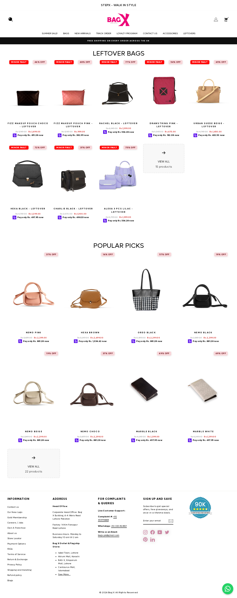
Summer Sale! (50, 33)
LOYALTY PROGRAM (127, 33)
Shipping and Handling (19, 570)
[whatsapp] (227, 588)
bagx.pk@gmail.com (108, 535)
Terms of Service (16, 554)
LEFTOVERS (189, 33)
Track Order (103, 33)
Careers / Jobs (15, 522)
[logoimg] (118, 19)
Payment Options (16, 543)
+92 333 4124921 (119, 526)
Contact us (150, 33)
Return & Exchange (17, 559)
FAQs (10, 549)
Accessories (170, 33)
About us (12, 533)
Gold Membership (17, 517)
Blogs (10, 580)
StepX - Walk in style (118, 5)
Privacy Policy (14, 564)
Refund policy (14, 575)
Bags (66, 33)
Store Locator (14, 538)
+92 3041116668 (107, 518)
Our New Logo (14, 512)
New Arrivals (83, 33)
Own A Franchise (16, 528)
